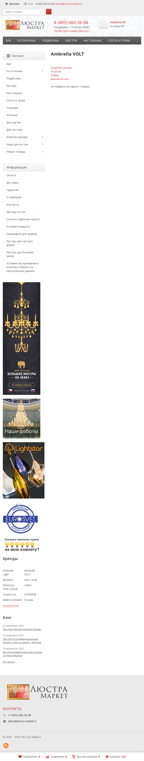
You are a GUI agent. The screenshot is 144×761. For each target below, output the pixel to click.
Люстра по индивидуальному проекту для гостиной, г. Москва (22, 640)
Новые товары (15, 151)
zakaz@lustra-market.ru (68, 3)
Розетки (56, 71)
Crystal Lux (9, 594)
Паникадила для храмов (21, 234)
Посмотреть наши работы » (72, 31)
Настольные (92, 40)
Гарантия (12, 190)
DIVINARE (30, 594)
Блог (30, 3)
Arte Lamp (30, 579)
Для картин (13, 122)
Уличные (11, 115)
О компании (14, 197)
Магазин (14, 3)
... (137, 40)
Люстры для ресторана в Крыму (22, 629)
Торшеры (12, 107)
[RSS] (6, 746)
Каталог (18, 56)
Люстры (71, 40)
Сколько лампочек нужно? (23, 219)
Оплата (11, 175)
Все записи (9, 662)
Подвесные (50, 40)
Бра (8, 40)
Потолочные (26, 40)
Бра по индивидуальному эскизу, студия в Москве (23, 653)
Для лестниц (14, 129)
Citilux (28, 585)
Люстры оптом (15, 212)
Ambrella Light (8, 572)
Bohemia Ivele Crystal (10, 587)
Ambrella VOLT (29, 572)
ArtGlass (8, 579)
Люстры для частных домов (19, 243)
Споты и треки (119, 40)
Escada (28, 600)
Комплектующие (61, 67)
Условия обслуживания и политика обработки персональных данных (22, 267)
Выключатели (59, 79)
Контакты (12, 204)
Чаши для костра (17, 144)
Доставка (12, 182)
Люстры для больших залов (20, 254)
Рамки (55, 75)
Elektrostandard (12, 600)
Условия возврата (18, 226)
